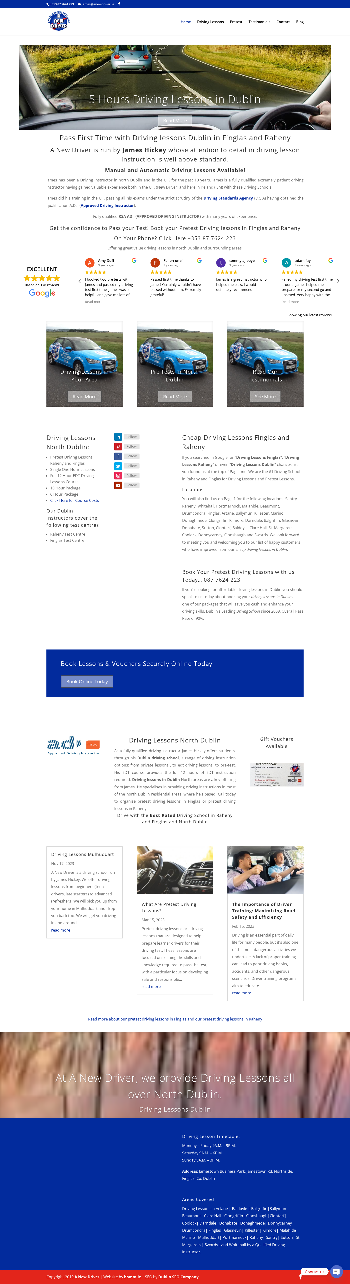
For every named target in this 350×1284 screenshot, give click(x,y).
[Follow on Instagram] (118, 475)
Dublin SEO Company (178, 1276)
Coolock (189, 1223)
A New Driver (87, 1276)
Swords (211, 1244)
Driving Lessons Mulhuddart (82, 854)
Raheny (256, 1237)
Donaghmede (252, 1223)
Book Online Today (87, 681)
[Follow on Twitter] (118, 466)
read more (60, 930)
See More (265, 396)
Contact (283, 22)
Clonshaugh (257, 1215)
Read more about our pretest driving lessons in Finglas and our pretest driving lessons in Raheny (175, 1019)
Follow (132, 437)
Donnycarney (280, 1223)
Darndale (208, 1223)
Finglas (215, 1230)
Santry (272, 1237)
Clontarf (277, 1215)
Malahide (288, 1230)
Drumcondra (193, 1230)
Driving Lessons (210, 22)
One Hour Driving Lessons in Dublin (175, 101)
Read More (175, 122)
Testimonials (259, 22)
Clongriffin (233, 1215)
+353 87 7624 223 (62, 4)
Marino (188, 1237)
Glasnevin (233, 1230)
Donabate (228, 1223)
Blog (300, 22)
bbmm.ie (132, 1276)
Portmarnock (234, 1237)
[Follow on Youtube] (118, 485)
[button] (338, 281)
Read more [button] (237, 302)
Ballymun (278, 1208)
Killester (252, 1230)
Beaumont (191, 1215)
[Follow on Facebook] (118, 456)
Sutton (287, 1237)
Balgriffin (259, 1208)
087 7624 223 (222, 579)
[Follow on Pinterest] (118, 446)
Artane (222, 1208)
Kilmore (269, 1230)
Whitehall (237, 1244)
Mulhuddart (209, 1237)
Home (186, 22)
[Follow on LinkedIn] (118, 437)
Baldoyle (239, 1208)
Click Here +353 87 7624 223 (197, 238)
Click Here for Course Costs (74, 500)
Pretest (236, 22)
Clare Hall (212, 1215)
